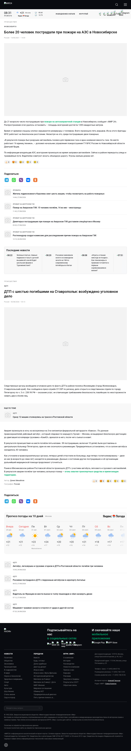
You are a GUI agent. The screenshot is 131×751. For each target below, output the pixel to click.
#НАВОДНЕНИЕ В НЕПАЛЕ (65, 14)
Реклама (67, 676)
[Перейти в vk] (28, 180)
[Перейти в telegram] (6, 180)
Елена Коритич (110, 684)
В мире (7, 673)
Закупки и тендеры (71, 679)
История (66, 661)
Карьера (66, 673)
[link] (17, 190)
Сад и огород (9, 697)
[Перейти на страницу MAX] (54, 644)
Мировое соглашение (43, 688)
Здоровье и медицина (13, 679)
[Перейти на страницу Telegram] (77, 644)
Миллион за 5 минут (42, 679)
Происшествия (10, 667)
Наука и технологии (12, 676)
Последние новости (18, 250)
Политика (8, 658)
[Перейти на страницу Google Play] (98, 644)
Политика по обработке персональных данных (21, 725)
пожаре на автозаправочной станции (62, 121)
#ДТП (6, 286)
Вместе (37, 658)
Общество (8, 661)
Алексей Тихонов (114, 681)
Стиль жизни (9, 694)
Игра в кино (39, 670)
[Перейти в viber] (21, 180)
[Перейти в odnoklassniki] (35, 180)
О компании (68, 658)
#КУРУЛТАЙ (83, 14)
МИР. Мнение (39, 685)
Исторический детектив (44, 676)
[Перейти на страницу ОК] (59, 644)
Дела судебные (40, 664)
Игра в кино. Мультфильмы (45, 673)
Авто (6, 685)
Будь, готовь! (39, 661)
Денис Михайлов (17, 480)
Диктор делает (40, 667)
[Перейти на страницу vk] (49, 644)
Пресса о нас (68, 670)
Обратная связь (70, 685)
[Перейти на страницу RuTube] (72, 644)
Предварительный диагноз (45, 694)
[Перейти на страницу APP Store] (111, 644)
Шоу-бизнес (9, 691)
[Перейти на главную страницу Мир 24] (8, 4)
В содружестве (10, 670)
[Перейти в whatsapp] (13, 180)
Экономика (9, 664)
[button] (6, 180)
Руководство (68, 664)
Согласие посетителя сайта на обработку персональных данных (27, 728)
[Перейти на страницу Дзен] (68, 644)
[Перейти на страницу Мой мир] (63, 644)
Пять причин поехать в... (44, 697)
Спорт (6, 682)
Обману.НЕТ (39, 691)
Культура (8, 688)
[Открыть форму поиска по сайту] (116, 4)
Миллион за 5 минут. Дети (45, 682)
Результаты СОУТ (70, 682)
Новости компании (71, 667)
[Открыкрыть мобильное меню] (125, 4)
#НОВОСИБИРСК (10, 26)
